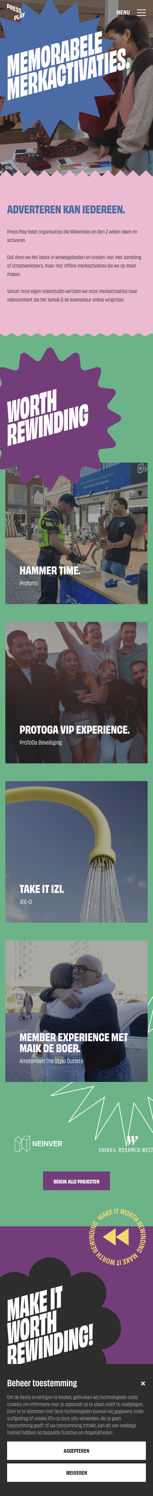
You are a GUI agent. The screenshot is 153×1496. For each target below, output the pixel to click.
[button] (143, 1383)
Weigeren (76, 1472)
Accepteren (76, 1450)
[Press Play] (16, 12)
